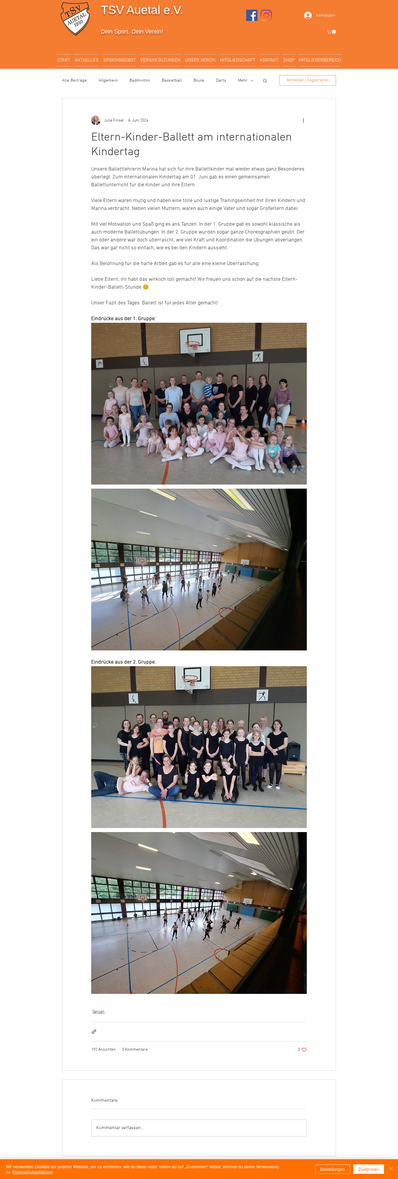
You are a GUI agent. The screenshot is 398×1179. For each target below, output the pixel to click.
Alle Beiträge (74, 80)
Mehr (242, 80)
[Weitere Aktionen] (303, 120)
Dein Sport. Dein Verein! (132, 31)
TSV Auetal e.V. (142, 10)
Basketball (172, 80)
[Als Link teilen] (94, 1031)
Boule (198, 80)
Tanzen (98, 1011)
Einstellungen (332, 1169)
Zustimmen (368, 1169)
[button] (332, 32)
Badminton (139, 80)
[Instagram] (266, 15)
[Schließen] (391, 1169)
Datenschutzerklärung (33, 1172)
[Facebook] (252, 15)
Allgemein (108, 80)
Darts (221, 80)
